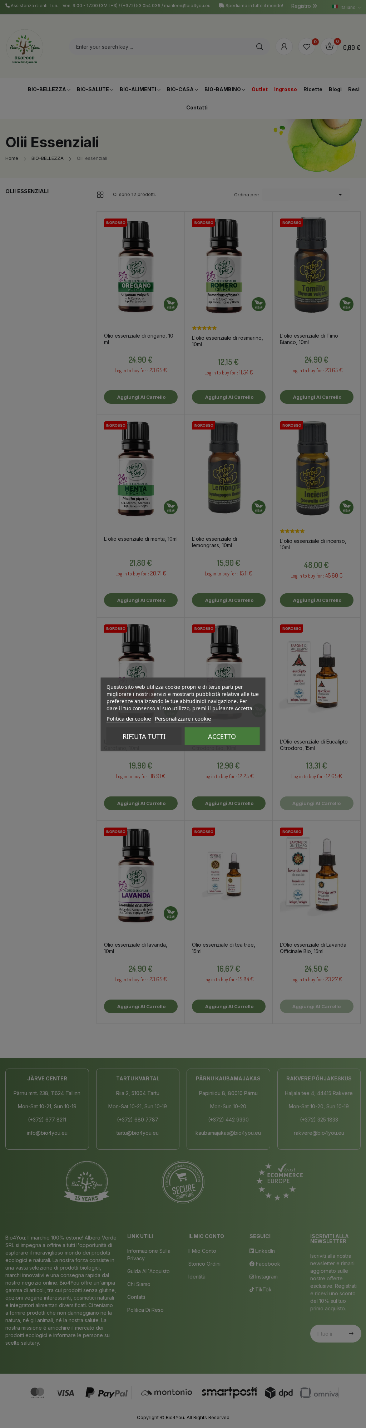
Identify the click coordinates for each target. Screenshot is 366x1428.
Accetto (222, 736)
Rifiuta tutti (144, 736)
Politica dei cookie (129, 718)
